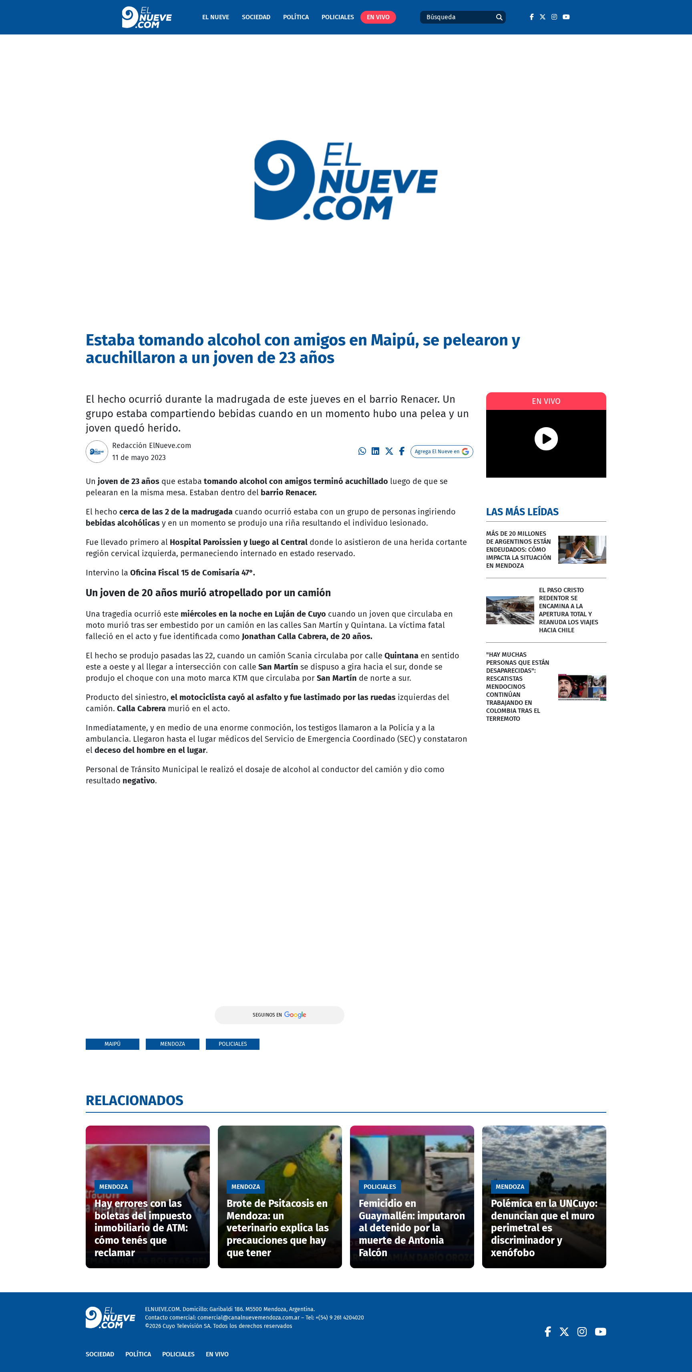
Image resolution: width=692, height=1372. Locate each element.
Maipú (113, 1044)
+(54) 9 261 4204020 (340, 1317)
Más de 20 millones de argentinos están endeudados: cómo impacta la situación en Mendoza (518, 549)
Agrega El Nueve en (437, 451)
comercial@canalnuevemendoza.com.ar (248, 1317)
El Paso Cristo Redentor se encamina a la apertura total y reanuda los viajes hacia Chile (568, 610)
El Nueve (215, 17)
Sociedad (256, 17)
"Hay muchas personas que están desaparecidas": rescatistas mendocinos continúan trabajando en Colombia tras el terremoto (517, 686)
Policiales (338, 17)
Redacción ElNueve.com (151, 445)
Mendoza (172, 1044)
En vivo (378, 17)
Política (296, 17)
